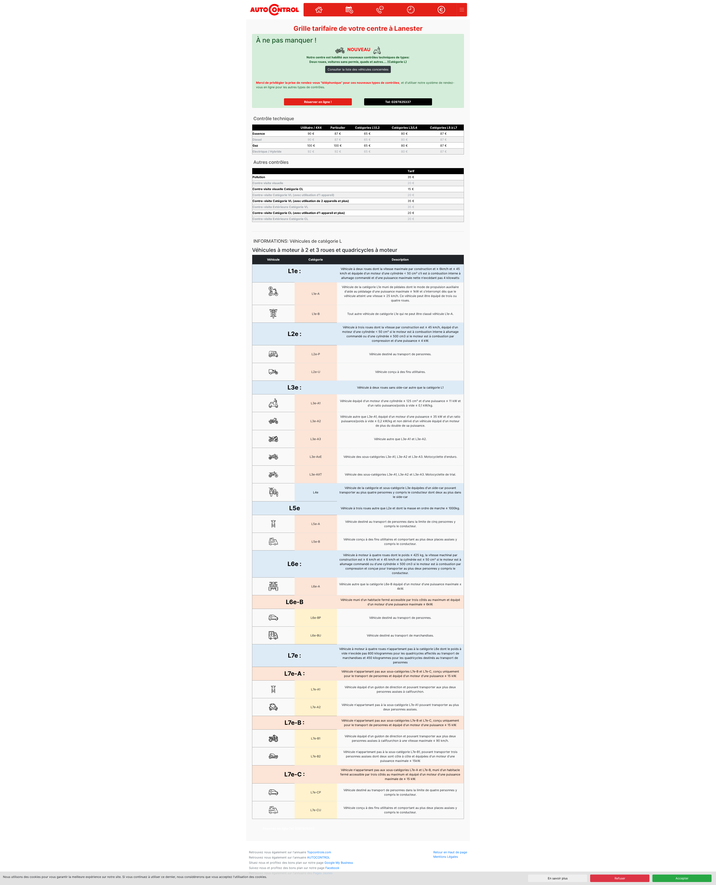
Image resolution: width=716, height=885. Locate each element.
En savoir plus (558, 878)
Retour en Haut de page (450, 852)
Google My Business (338, 862)
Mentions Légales (445, 857)
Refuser (620, 878)
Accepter (682, 878)
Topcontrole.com (319, 852)
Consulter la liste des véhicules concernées (358, 69)
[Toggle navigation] (462, 9)
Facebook (332, 868)
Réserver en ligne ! (318, 102)
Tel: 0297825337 (398, 102)
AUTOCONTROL (318, 857)
